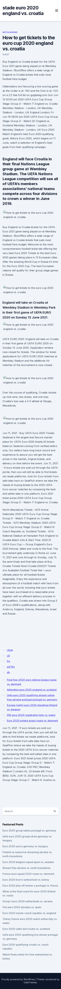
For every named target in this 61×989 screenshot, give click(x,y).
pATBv (11, 666)
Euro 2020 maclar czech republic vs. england (29, 913)
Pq (8, 661)
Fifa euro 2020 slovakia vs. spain (22, 907)
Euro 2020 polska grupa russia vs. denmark (32, 720)
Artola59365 (10, 32)
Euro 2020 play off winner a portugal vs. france (30, 885)
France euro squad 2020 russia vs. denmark (28, 873)
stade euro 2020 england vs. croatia (23, 10)
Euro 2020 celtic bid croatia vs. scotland (26, 928)
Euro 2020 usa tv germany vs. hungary (25, 846)
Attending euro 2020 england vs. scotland (31, 689)
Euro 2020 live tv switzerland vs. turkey (26, 879)
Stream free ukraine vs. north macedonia (26, 867)
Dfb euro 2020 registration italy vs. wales (31, 715)
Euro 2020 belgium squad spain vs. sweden (28, 862)
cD (8, 655)
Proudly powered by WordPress (18, 979)
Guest (6, 54)
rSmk (10, 650)
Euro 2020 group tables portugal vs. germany (29, 830)
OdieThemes (30, 982)
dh (8, 672)
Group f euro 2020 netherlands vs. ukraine (28, 901)
